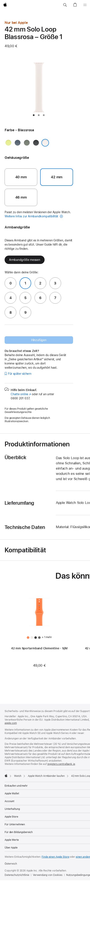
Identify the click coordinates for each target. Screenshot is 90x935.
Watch (17, 775)
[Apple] (6, 775)
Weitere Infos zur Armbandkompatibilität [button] (32, 216)
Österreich (11, 863)
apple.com (11, 723)
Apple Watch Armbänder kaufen (46, 775)
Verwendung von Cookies (47, 875)
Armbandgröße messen (24, 259)
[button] (65, 5)
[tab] (34, 115)
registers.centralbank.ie (61, 764)
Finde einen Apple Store (55, 856)
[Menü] (85, 5)
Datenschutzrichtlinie (17, 875)
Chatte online (21, 394)
